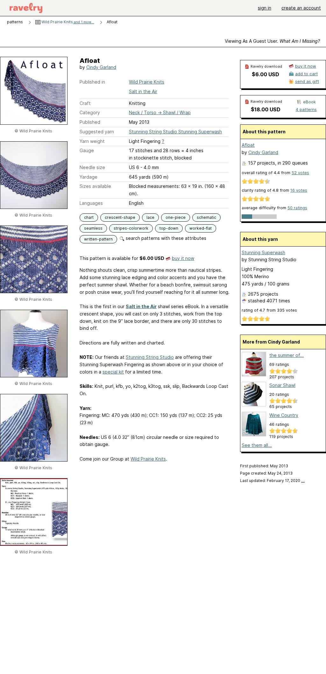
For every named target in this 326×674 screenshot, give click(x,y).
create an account (301, 8)
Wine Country (283, 415)
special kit (113, 371)
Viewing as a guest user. (272, 41)
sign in (264, 8)
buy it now (183, 258)
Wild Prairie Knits (67, 21)
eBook (309, 101)
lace (150, 217)
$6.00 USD (265, 74)
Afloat (248, 145)
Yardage (88, 177)
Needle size (92, 167)
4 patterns (306, 109)
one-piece (176, 217)
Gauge (87, 150)
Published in (92, 82)
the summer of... (286, 355)
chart (89, 217)
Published (90, 122)
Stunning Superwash (263, 252)
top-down (168, 228)
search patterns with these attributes (165, 238)
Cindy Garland (101, 67)
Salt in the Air (143, 91)
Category (90, 112)
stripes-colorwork (131, 228)
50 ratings (297, 207)
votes (300, 172)
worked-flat (200, 228)
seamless (93, 228)
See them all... (257, 445)
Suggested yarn (97, 131)
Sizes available (95, 186)
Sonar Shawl (282, 385)
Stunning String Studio (150, 357)
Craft (85, 103)
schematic (206, 217)
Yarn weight (92, 141)
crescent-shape (120, 217)
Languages (91, 203)
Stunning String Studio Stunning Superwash (175, 131)
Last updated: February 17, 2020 (272, 480)
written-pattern (98, 239)
